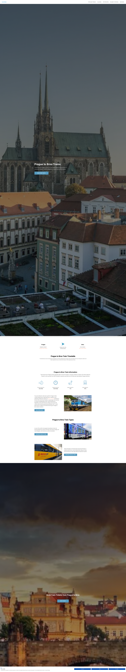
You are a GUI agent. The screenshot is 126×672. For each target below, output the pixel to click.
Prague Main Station (43, 348)
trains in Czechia (51, 398)
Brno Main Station (82, 348)
